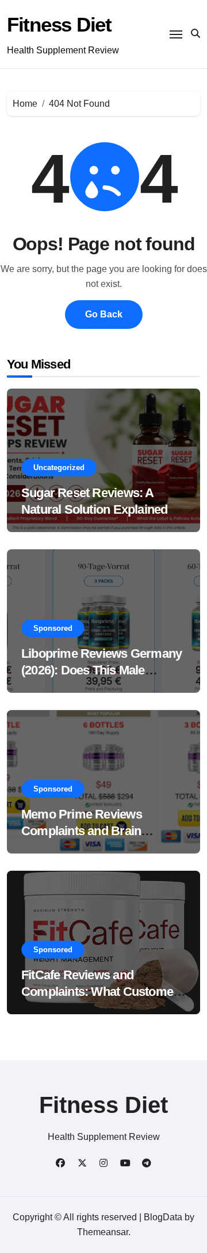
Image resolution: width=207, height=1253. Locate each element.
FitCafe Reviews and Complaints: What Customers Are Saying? (102, 991)
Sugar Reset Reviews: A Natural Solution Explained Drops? (94, 509)
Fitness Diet (59, 24)
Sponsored (52, 628)
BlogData (163, 1217)
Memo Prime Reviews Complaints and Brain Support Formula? (81, 830)
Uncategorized (59, 467)
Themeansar (102, 1232)
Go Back (103, 314)
